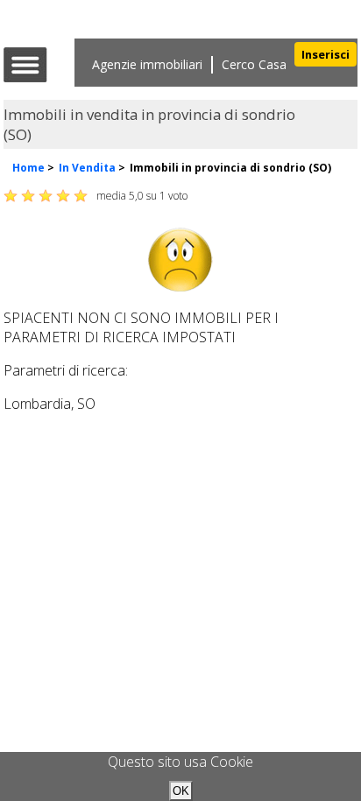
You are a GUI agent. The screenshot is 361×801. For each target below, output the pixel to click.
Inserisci (325, 54)
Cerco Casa (254, 64)
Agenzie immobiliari (147, 64)
